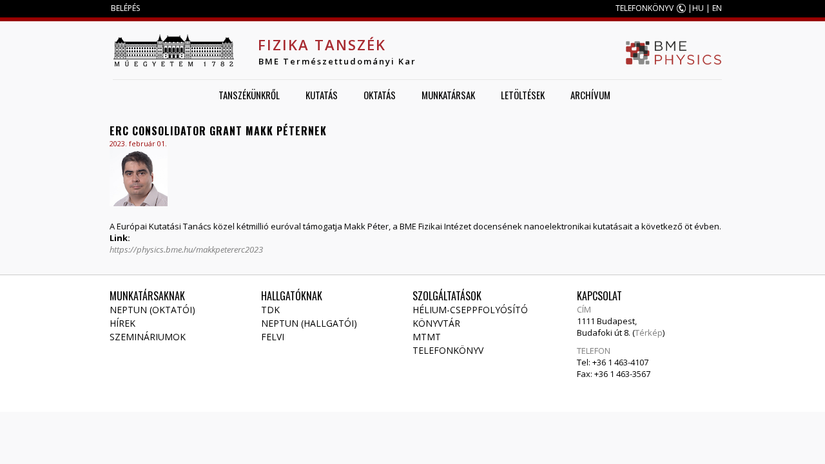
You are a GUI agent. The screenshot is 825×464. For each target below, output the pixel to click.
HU (698, 8)
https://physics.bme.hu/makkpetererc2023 (186, 249)
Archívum (590, 95)
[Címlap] (173, 50)
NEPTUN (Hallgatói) (309, 323)
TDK (270, 310)
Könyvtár (436, 323)
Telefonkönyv (447, 350)
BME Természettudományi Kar (337, 61)
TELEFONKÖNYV (645, 8)
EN (717, 8)
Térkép (649, 332)
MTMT (426, 337)
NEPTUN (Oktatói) (152, 310)
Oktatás (380, 95)
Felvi (272, 337)
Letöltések (523, 95)
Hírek (122, 323)
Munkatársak (448, 95)
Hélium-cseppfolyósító (470, 310)
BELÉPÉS (125, 8)
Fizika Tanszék (322, 44)
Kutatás (322, 95)
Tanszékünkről (249, 95)
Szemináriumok (148, 337)
